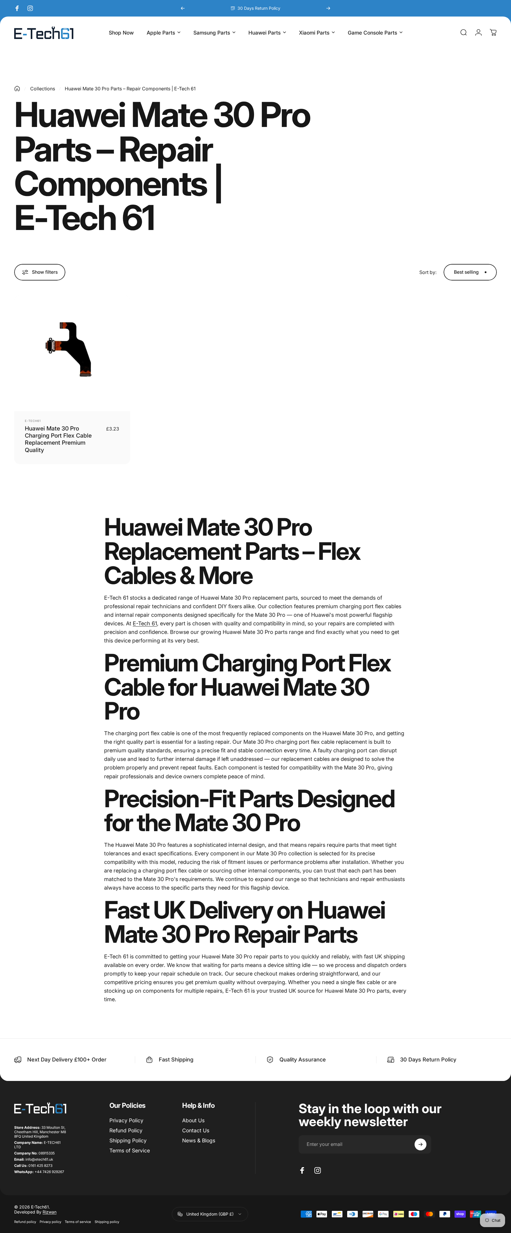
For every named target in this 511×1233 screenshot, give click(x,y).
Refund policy (25, 1222)
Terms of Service (129, 1150)
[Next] (328, 8)
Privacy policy (50, 1222)
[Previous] (182, 8)
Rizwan (49, 1211)
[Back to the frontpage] (17, 89)
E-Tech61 (33, 421)
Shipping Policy (128, 1140)
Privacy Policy (126, 1120)
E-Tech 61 (145, 623)
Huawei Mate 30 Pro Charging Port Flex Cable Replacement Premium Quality (58, 439)
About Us (193, 1120)
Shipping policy (107, 1222)
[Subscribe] (420, 1144)
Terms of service (78, 1222)
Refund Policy (126, 1130)
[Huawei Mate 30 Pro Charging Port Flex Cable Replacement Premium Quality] (72, 353)
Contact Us (195, 1130)
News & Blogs (198, 1140)
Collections (42, 89)
